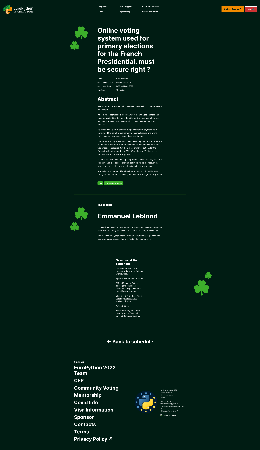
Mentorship (88, 395)
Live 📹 (251, 9)
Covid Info (86, 402)
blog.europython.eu (166, 401)
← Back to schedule (130, 342)
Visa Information (93, 410)
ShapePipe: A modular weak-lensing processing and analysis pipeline (129, 298)
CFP (79, 380)
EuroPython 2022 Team (95, 370)
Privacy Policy (90, 439)
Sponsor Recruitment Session (129, 278)
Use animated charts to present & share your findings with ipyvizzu (129, 271)
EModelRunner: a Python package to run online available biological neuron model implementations (128, 287)
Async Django (122, 306)
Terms (81, 432)
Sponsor (84, 417)
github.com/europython (168, 411)
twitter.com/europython (168, 404)
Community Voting (96, 388)
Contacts (85, 424)
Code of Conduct (231, 9)
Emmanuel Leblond (128, 216)
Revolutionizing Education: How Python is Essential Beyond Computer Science (128, 313)
